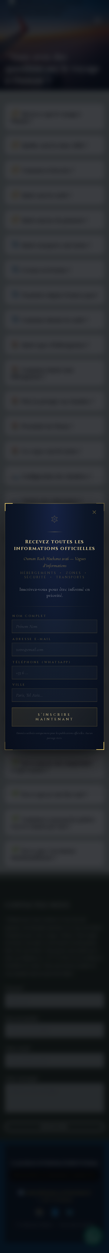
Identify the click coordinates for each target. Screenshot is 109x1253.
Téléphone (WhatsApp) (41, 662)
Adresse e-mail (31, 639)
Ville (19, 685)
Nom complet (29, 616)
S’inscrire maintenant (54, 717)
